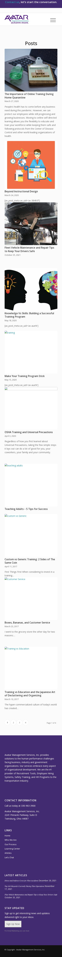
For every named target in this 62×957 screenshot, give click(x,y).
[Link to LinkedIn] (40, 953)
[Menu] (51, 20)
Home (7, 835)
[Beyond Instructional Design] (31, 165)
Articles (8, 853)
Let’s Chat (9, 857)
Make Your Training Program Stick (25, 376)
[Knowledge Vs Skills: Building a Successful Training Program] (31, 289)
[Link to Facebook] (55, 953)
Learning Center (12, 848)
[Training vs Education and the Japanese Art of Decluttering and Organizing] (31, 668)
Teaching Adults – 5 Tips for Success (26, 509)
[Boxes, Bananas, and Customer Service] (31, 598)
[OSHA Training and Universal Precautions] (31, 408)
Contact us (12, 2)
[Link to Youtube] (50, 953)
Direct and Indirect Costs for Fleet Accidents (21, 880)
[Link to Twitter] (45, 953)
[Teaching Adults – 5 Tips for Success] (31, 485)
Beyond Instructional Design (21, 191)
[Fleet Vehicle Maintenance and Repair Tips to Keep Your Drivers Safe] (31, 223)
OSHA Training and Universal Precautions (29, 432)
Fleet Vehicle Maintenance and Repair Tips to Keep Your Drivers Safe (29, 249)
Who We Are (11, 839)
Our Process (11, 844)
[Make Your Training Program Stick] (31, 352)
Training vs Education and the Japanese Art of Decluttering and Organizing (30, 693)
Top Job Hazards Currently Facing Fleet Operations (24, 886)
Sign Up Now (13, 923)
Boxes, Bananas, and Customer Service (27, 622)
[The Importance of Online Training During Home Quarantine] (31, 70)
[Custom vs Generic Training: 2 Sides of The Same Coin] (31, 535)
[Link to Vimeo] (36, 953)
